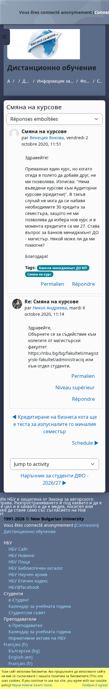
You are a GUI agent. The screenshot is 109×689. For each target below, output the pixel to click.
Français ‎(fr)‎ (16, 644)
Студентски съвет (26, 612)
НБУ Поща (19, 562)
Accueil (8, 81)
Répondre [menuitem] (83, 284)
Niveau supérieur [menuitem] (75, 387)
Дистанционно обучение (26, 81)
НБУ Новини (21, 555)
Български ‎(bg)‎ (24, 651)
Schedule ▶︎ (85, 443)
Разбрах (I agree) (94, 685)
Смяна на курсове (99, 81)
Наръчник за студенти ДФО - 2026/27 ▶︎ (54, 479)
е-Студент (18, 600)
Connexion (86, 525)
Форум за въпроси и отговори (85, 81)
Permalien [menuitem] (52, 284)
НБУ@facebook (23, 587)
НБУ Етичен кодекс (28, 581)
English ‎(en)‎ (20, 657)
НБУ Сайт (18, 549)
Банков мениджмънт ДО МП (63, 268)
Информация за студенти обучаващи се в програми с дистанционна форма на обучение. (55, 81)
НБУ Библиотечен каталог (35, 568)
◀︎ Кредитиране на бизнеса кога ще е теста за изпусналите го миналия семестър (54, 424)
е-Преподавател (25, 625)
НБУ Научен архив (27, 574)
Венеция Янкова (47, 137)
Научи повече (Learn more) (32, 685)
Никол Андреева (50, 308)
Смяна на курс (39, 274)
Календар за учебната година (39, 606)
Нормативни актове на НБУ (37, 638)
